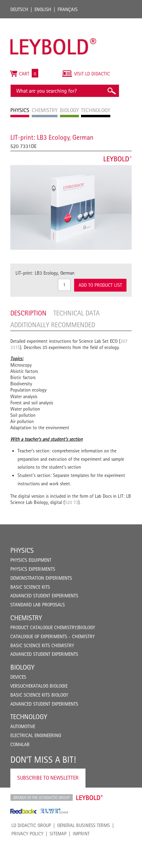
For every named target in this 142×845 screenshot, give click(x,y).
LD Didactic (41, 797)
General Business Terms (83, 825)
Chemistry (26, 618)
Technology (28, 717)
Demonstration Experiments (41, 578)
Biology (22, 667)
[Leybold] (53, 22)
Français (68, 9)
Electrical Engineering (35, 735)
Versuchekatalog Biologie (39, 686)
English (42, 9)
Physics (22, 550)
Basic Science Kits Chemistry (42, 645)
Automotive (22, 726)
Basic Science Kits (30, 587)
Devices (18, 677)
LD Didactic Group (31, 825)
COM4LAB (20, 744)
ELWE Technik (54, 811)
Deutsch (19, 9)
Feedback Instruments (23, 811)
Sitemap (58, 833)
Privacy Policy (27, 833)
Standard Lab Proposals (37, 604)
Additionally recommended (52, 325)
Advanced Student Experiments (44, 595)
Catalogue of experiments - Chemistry (52, 636)
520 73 (71, 502)
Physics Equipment (30, 560)
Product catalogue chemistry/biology (52, 627)
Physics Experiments (32, 569)
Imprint (81, 833)
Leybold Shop (89, 797)
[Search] (111, 91)
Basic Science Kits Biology (39, 695)
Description (28, 313)
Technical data (76, 313)
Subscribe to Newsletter (48, 777)
